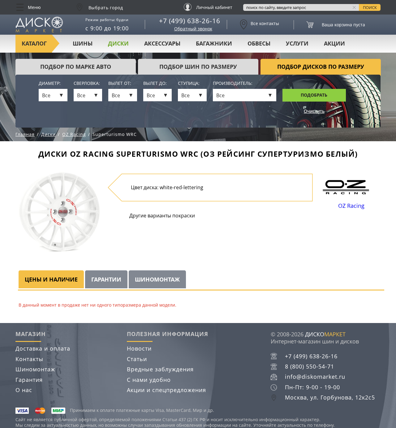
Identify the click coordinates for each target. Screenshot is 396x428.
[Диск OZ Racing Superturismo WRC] (59, 211)
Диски (118, 43)
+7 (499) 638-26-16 (189, 20)
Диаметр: (50, 83)
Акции (334, 43)
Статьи (137, 359)
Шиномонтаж (35, 369)
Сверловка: (87, 83)
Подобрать (314, 95)
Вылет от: (119, 83)
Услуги (297, 43)
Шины (83, 43)
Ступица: (189, 83)
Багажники (214, 43)
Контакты (29, 359)
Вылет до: (155, 83)
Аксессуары (162, 43)
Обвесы (259, 43)
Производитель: (232, 83)
